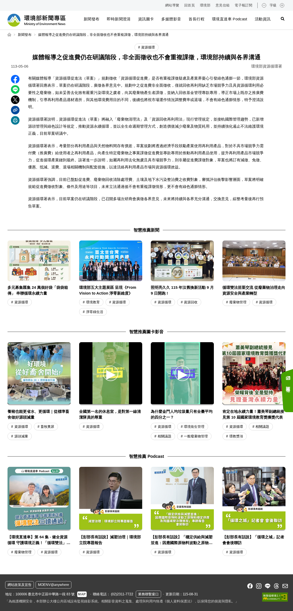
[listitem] (250, 586)
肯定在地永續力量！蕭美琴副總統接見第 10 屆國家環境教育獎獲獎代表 (253, 414)
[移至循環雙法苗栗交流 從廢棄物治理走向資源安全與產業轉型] (253, 278)
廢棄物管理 (237, 302)
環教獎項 (236, 436)
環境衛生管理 (194, 426)
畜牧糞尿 (47, 426)
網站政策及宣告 (20, 585)
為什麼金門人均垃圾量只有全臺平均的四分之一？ (182, 414)
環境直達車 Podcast (229, 19)
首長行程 (196, 19)
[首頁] (10, 34)
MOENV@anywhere (53, 585)
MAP (82, 594)
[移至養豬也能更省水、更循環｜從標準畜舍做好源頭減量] (39, 373)
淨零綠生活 (94, 312)
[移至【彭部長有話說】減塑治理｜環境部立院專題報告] (110, 512)
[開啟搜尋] (282, 18)
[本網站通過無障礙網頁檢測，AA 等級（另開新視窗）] (275, 597)
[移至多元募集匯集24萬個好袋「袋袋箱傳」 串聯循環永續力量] (39, 278)
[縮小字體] (264, 5)
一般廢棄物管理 (196, 436)
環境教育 (93, 302)
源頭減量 (21, 436)
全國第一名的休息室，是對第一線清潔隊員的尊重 (110, 414)
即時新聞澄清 (118, 19)
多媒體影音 (171, 19)
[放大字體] (282, 5)
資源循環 (21, 302)
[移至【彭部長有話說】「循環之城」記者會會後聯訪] (253, 512)
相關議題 (164, 436)
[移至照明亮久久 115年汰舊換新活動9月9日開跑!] (182, 278)
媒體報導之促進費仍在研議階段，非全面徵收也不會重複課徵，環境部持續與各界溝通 (103, 34)
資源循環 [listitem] (148, 47)
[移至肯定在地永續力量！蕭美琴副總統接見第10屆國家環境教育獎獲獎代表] (253, 373)
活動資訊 (262, 19)
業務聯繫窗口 (148, 594)
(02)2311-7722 (122, 594)
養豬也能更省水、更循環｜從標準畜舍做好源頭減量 (38, 414)
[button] (110, 373)
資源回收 (191, 302)
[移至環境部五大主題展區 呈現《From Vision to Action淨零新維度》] (110, 278)
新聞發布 (91, 19)
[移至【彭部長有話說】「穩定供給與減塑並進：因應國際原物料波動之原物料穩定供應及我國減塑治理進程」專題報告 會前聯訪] (182, 512)
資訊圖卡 (146, 19)
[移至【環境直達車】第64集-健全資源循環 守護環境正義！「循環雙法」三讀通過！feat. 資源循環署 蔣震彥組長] (39, 512)
